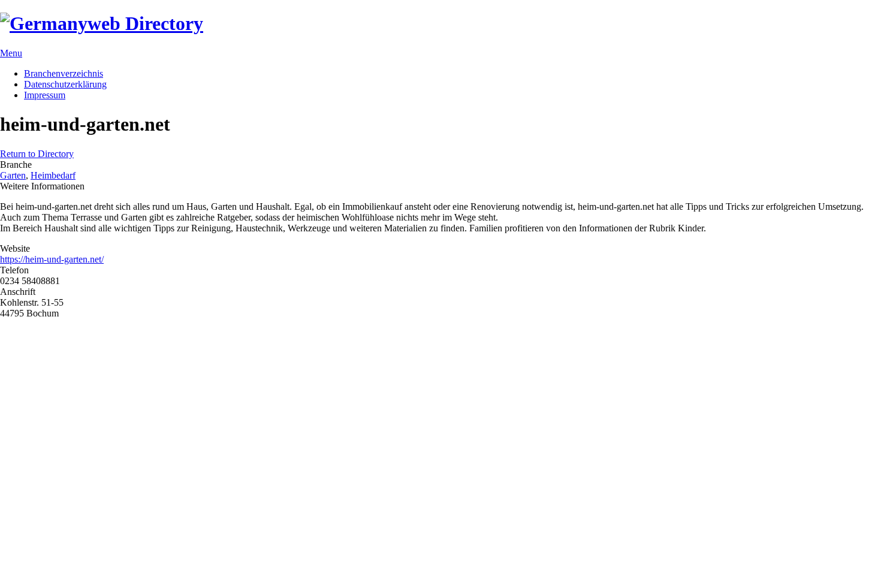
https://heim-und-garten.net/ (52, 259)
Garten (13, 175)
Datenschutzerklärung (65, 84)
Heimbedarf (53, 175)
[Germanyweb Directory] (101, 23)
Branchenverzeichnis (63, 73)
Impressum (44, 95)
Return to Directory (37, 154)
